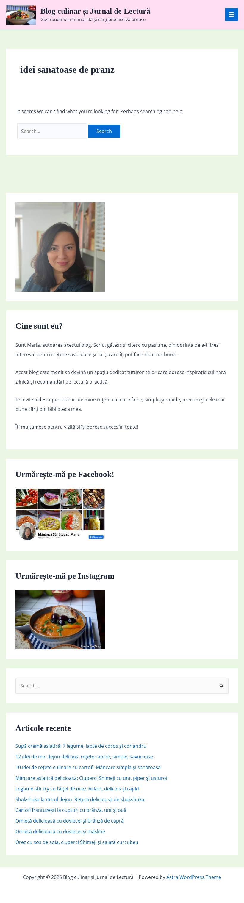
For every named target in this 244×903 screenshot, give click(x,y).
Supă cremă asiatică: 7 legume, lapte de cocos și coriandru (80, 746)
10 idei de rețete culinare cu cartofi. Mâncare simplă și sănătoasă (88, 767)
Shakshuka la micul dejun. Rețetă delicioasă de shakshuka (79, 799)
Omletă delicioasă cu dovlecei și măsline (60, 831)
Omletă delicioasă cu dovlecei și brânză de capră (69, 821)
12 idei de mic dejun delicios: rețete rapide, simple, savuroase (84, 756)
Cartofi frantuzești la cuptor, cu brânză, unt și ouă (70, 810)
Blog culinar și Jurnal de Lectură (95, 11)
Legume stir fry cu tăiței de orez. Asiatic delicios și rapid (77, 788)
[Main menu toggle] (231, 14)
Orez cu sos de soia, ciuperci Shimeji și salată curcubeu (76, 842)
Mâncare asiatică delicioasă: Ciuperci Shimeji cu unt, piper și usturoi (91, 778)
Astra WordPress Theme (193, 877)
